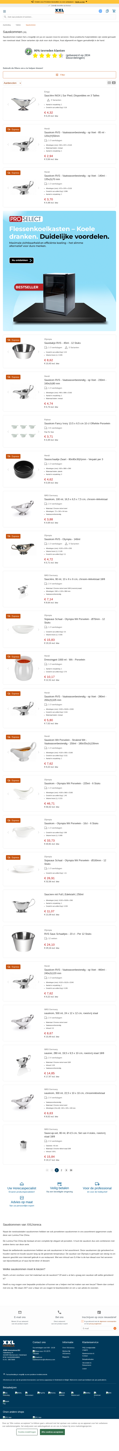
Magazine (65, 1357)
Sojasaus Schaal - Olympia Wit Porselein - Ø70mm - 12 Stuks (74, 621)
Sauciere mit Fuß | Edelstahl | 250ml (63, 894)
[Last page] (71, 1170)
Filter (62, 75)
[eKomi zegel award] (29, 51)
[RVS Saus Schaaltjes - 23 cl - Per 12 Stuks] (23, 942)
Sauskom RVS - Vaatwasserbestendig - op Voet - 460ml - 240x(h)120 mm (75, 971)
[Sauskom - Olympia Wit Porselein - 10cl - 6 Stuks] (23, 832)
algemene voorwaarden (108, 1321)
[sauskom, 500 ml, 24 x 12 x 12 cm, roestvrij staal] (23, 1023)
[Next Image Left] (8, 104)
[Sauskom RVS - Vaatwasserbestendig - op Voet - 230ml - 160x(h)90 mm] (23, 391)
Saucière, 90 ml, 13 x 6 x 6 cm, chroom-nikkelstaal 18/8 (74, 579)
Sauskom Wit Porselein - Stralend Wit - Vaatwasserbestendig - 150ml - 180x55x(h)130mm (71, 742)
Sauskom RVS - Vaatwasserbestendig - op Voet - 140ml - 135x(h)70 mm (75, 177)
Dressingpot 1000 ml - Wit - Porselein (64, 659)
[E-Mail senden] (114, 1328)
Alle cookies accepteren (52, 1432)
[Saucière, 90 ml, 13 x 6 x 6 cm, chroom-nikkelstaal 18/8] (23, 589)
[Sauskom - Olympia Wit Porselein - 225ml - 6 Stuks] (23, 793)
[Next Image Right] (38, 104)
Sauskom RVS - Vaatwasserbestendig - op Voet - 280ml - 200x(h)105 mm (75, 698)
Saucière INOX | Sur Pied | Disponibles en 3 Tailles (71, 95)
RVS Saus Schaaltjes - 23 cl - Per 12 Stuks (67, 934)
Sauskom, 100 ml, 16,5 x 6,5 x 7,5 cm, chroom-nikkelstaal (76, 499)
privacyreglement (95, 1324)
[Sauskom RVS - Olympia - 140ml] (23, 549)
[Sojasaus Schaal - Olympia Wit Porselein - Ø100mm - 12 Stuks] (23, 869)
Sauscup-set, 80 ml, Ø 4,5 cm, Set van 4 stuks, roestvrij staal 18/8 (75, 1135)
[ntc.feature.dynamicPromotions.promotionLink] (59, 271)
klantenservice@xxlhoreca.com (44, 1359)
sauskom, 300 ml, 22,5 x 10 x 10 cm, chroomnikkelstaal (74, 1093)
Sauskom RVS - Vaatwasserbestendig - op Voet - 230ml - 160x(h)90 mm (75, 382)
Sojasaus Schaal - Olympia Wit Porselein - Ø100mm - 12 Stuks (75, 862)
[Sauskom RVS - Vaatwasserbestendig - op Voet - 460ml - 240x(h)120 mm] (23, 981)
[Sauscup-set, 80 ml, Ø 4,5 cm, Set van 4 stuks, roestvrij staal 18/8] (23, 1145)
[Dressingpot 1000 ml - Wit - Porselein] (23, 668)
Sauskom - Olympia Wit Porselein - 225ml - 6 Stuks (72, 783)
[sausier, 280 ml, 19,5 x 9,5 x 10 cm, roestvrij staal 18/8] (23, 1063)
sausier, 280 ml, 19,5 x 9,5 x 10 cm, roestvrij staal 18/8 (74, 1053)
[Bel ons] (59, 1312)
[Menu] (4, 11)
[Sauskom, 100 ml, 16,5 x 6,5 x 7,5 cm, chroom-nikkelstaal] (23, 509)
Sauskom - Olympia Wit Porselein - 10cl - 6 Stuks (71, 823)
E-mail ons (20, 1317)
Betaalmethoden (88, 1359)
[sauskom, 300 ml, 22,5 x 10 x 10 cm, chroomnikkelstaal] (23, 1103)
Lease (84, 1368)
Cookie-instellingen (27, 1432)
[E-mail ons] (19, 1312)
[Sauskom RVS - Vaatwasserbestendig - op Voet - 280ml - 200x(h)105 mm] (23, 708)
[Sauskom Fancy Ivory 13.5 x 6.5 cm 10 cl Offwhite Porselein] (23, 431)
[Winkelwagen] (114, 11)
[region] (59, 1435)
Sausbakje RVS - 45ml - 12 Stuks (62, 343)
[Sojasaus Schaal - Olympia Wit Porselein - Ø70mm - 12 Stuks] (23, 629)
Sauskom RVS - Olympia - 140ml (62, 539)
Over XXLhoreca (68, 1348)
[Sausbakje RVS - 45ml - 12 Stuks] (23, 351)
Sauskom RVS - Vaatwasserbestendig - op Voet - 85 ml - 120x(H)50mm (75, 134)
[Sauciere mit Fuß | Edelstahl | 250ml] (23, 906)
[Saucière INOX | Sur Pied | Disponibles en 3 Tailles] (23, 104)
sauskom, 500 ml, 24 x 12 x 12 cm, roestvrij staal (71, 1013)
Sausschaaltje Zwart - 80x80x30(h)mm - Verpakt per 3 (73, 459)
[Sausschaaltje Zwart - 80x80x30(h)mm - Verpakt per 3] (23, 469)
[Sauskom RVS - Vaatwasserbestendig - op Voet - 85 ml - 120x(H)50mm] (23, 144)
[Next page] (66, 1170)
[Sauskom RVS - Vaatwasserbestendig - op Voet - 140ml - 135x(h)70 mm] (23, 187)
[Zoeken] (5, 17)
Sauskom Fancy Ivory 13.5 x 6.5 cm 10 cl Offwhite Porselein (77, 423)
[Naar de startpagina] (59, 11)
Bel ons (59, 1317)
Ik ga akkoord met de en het (100, 1323)
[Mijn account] (101, 11)
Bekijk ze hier (80, 2)
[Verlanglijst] (107, 11)
